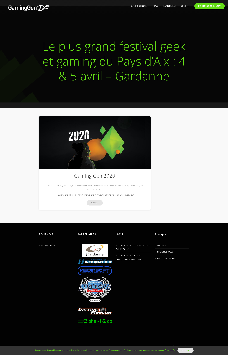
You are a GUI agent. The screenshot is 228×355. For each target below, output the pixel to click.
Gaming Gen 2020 (94, 176)
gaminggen (63, 195)
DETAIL (94, 203)
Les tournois (48, 245)
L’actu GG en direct (209, 6)
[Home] (28, 8)
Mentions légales (166, 258)
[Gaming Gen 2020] (95, 142)
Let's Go (185, 350)
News (155, 6)
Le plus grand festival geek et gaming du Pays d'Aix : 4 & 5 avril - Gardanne (103, 195)
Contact (185, 6)
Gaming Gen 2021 (139, 6)
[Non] (224, 350)
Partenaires (169, 6)
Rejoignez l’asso (165, 252)
